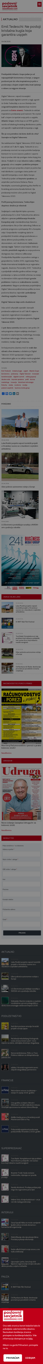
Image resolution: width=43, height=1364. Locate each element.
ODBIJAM (30, 1357)
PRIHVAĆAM (12, 1357)
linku (30, 1338)
